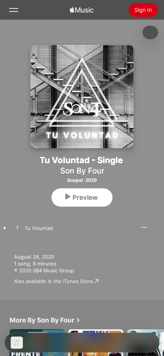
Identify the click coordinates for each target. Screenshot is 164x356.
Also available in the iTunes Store (53, 281)
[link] (45, 320)
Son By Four (82, 170)
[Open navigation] (13, 10)
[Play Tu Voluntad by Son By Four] (17, 228)
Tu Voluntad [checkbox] (39, 228)
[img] (81, 9)
